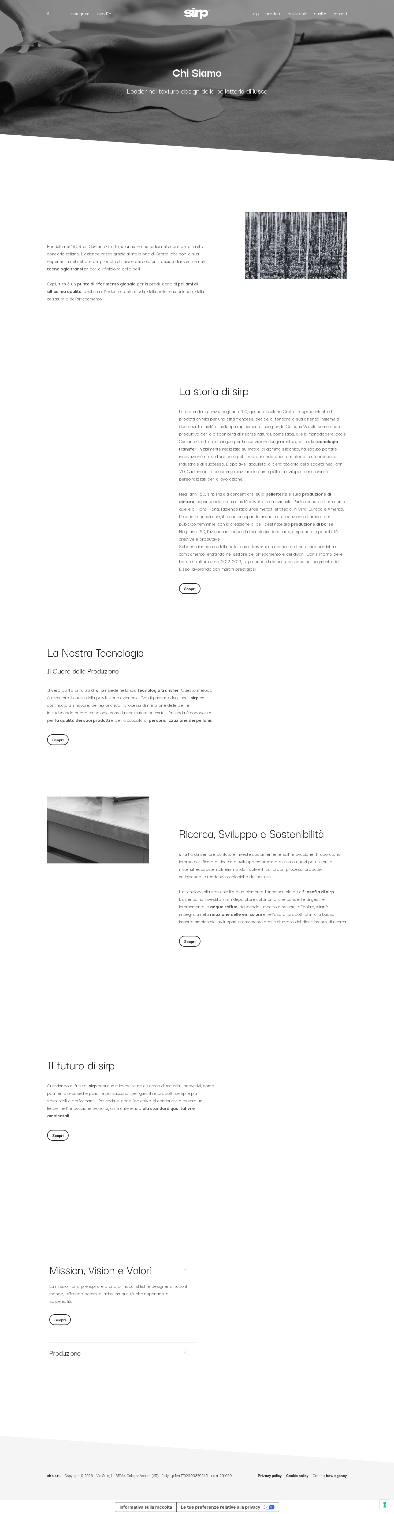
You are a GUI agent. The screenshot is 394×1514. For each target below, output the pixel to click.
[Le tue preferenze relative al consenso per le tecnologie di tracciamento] (385, 1505)
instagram (79, 13)
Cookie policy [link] (297, 1475)
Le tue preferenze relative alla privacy (220, 1507)
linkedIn (103, 13)
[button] (189, 588)
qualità (320, 13)
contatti (340, 13)
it (48, 13)
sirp (255, 13)
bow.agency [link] (336, 1475)
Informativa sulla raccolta (146, 1507)
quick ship (297, 13)
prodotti (273, 13)
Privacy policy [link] (270, 1475)
